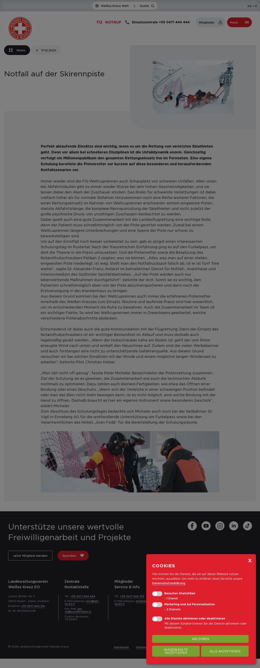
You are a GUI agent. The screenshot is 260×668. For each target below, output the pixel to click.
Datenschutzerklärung (168, 583)
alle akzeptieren (225, 651)
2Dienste (172, 609)
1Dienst (171, 598)
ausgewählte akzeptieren (176, 651)
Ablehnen (200, 638)
